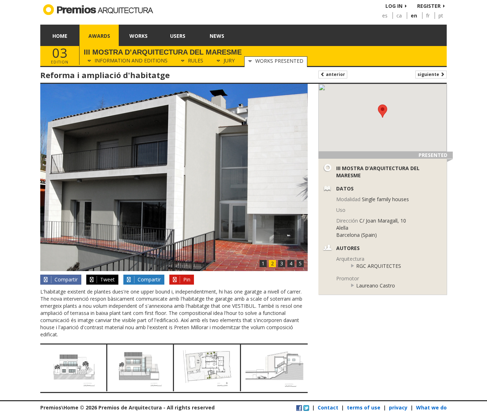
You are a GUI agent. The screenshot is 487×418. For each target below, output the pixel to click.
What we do (431, 407)
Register (429, 5)
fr (428, 15)
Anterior (335, 74)
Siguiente (428, 74)
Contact (328, 407)
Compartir (65, 279)
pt (441, 15)
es (385, 15)
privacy (398, 407)
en (414, 15)
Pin (186, 279)
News (217, 35)
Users (177, 35)
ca (399, 15)
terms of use (363, 407)
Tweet (107, 279)
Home (59, 35)
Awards (99, 35)
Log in (394, 5)
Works (138, 35)
